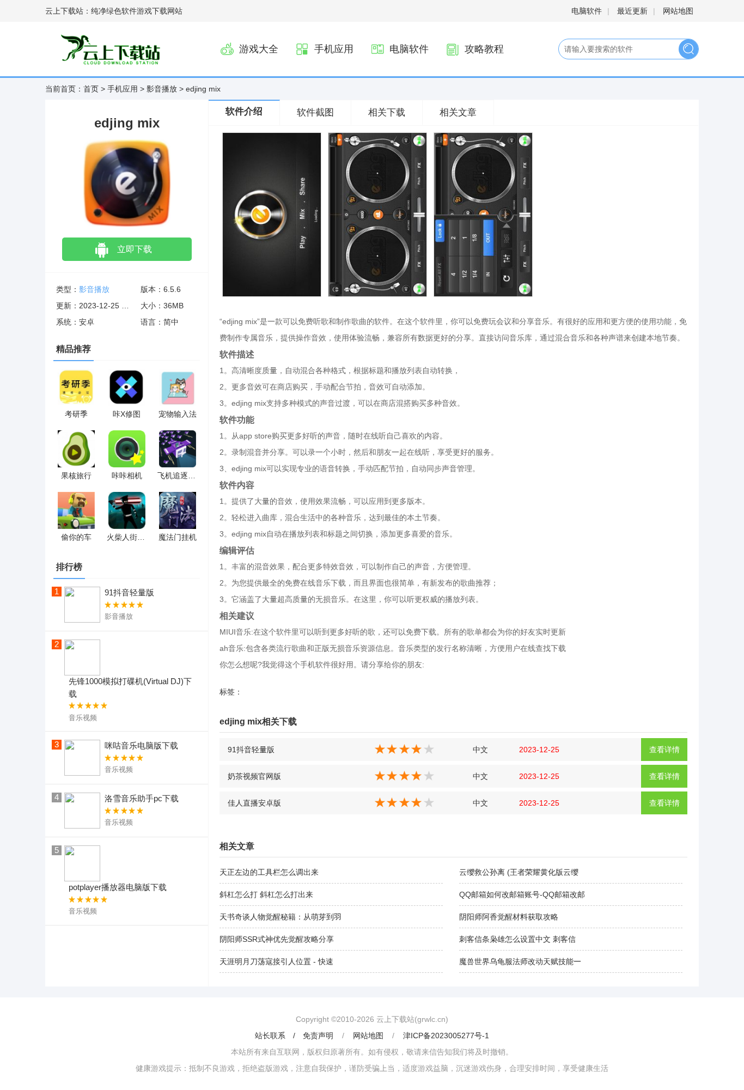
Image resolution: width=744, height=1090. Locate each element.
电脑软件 (586, 11)
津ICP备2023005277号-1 (446, 1035)
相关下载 (386, 112)
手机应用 (333, 49)
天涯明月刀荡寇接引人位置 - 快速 (276, 961)
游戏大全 (258, 49)
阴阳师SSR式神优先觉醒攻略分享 (276, 939)
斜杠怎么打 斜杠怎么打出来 (266, 894)
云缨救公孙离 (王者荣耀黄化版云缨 (518, 872)
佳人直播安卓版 (254, 803)
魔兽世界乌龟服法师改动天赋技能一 (520, 961)
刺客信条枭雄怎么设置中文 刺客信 (517, 939)
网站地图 (678, 11)
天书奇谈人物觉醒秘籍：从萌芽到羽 (280, 916)
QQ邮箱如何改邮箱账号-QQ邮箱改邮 (522, 894)
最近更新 (632, 11)
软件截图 (315, 112)
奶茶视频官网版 (254, 776)
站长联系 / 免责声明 (295, 1035)
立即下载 (134, 249)
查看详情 (664, 749)
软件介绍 (244, 111)
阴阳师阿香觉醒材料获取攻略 (508, 916)
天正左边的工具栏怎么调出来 (269, 872)
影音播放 (162, 88)
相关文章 (458, 112)
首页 (91, 88)
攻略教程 (484, 49)
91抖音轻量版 (251, 749)
